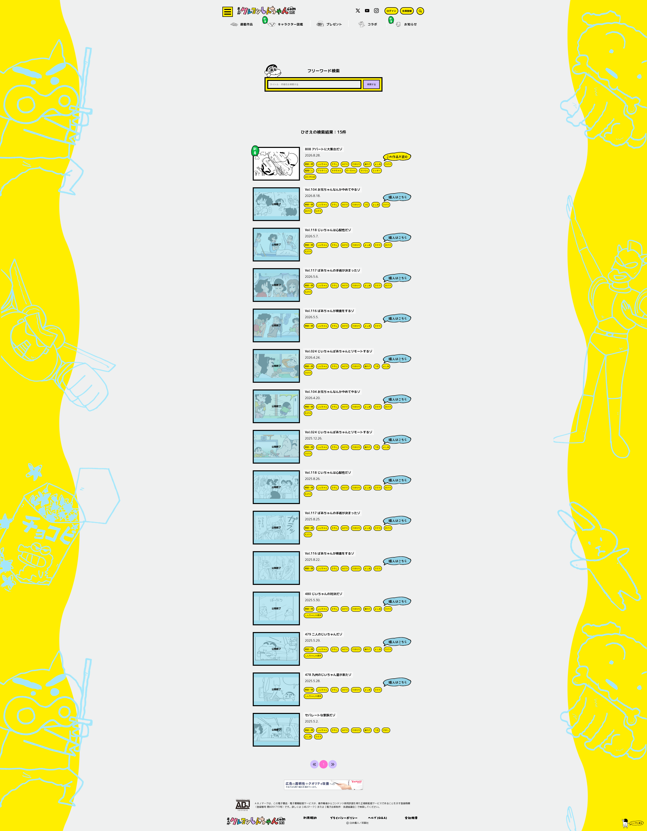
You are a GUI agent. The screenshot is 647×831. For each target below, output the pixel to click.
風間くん (309, 170)
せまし (386, 730)
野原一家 (309, 164)
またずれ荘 (310, 177)
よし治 (378, 164)
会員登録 (407, 10)
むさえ (318, 211)
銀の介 (367, 164)
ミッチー (377, 170)
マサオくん (322, 170)
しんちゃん (322, 164)
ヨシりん (364, 170)
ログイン (391, 10)
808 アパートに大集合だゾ (323, 149)
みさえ (345, 164)
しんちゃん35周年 (313, 615)
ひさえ (388, 164)
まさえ (308, 211)
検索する (371, 84)
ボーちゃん (351, 170)
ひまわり (356, 164)
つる (377, 366)
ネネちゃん (337, 170)
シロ (366, 204)
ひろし (335, 164)
